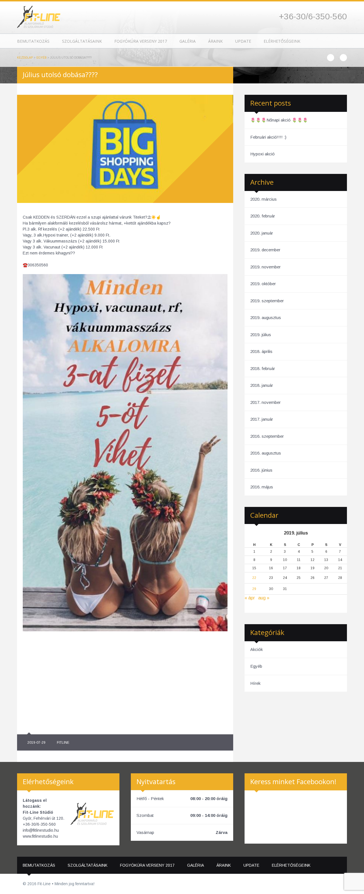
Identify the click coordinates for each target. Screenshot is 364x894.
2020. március (263, 199)
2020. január (261, 233)
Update (243, 41)
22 (254, 578)
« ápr (250, 597)
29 (254, 589)
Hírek (255, 683)
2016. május (261, 486)
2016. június (261, 470)
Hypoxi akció (262, 153)
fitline (63, 743)
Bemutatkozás (33, 41)
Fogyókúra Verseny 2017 (140, 41)
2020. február (262, 215)
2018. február (262, 368)
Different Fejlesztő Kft (336, 883)
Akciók (256, 649)
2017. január (261, 419)
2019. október (263, 283)
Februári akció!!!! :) (268, 137)
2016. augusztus (265, 453)
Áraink (215, 41)
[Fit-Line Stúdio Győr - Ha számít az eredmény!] (38, 16)
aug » (263, 597)
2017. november (265, 402)
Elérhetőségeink (282, 41)
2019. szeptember (267, 300)
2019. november (265, 266)
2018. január (261, 385)
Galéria (187, 41)
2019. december (265, 249)
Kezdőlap (25, 57)
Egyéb (41, 57)
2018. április (261, 351)
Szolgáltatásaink (82, 41)
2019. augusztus (265, 317)
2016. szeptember (267, 436)
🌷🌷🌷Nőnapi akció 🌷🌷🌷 (279, 120)
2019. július (260, 334)
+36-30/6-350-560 (313, 16)
